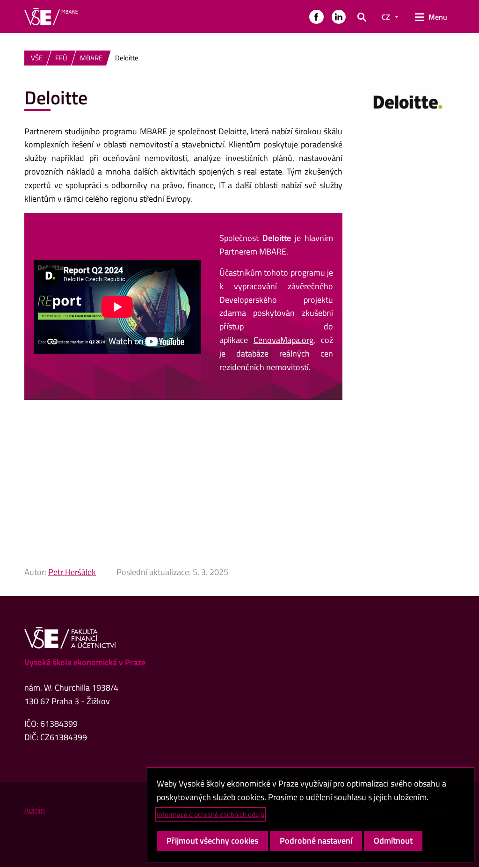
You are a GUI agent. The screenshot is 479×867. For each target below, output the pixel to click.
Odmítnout (393, 840)
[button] (316, 17)
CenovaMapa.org (283, 340)
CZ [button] (386, 16)
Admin (34, 810)
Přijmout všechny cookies (212, 840)
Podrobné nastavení (316, 840)
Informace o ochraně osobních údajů (210, 814)
